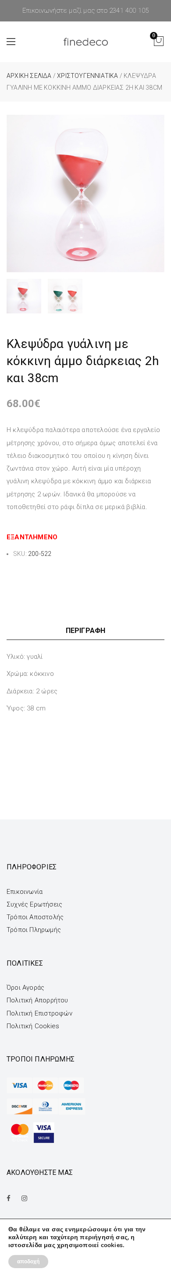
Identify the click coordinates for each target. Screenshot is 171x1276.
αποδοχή (28, 1261)
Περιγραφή (86, 630)
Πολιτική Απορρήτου (37, 1000)
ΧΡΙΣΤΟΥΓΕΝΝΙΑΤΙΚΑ (87, 75)
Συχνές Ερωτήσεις (34, 904)
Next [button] (156, 193)
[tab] (85, 630)
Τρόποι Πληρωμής (34, 930)
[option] (85, 193)
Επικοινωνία (25, 892)
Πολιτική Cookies (33, 1026)
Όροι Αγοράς (25, 987)
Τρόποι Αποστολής (35, 917)
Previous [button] (15, 193)
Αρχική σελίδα (29, 75)
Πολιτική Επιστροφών (39, 1013)
